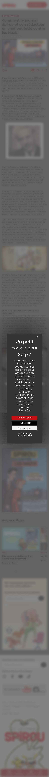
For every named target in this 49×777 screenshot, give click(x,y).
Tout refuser (24, 423)
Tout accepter (24, 417)
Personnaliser (24, 428)
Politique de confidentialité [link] (24, 434)
